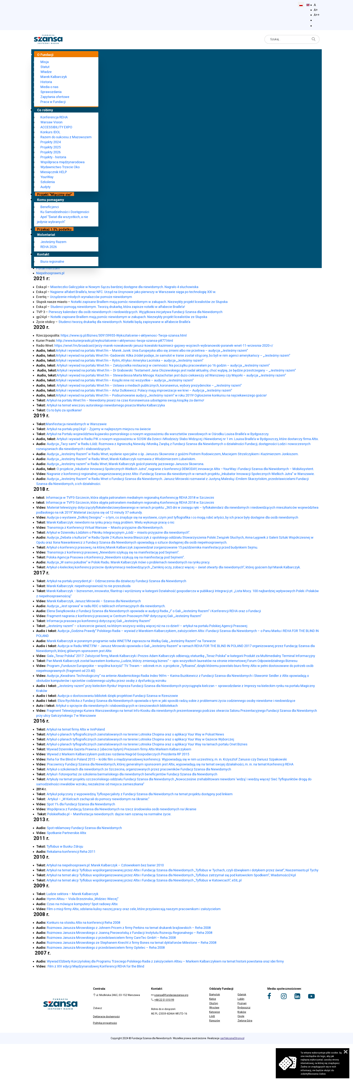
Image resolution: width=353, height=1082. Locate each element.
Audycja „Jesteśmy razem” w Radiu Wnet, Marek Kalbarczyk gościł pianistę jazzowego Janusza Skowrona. (125, 464)
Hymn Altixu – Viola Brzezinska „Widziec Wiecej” (82, 899)
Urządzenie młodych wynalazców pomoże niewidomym (90, 297)
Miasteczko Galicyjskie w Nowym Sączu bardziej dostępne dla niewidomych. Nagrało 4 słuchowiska (124, 287)
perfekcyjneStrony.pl (232, 1038)
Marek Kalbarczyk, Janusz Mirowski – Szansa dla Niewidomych (94, 601)
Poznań (242, 1003)
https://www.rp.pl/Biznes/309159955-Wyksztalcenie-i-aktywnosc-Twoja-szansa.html (124, 335)
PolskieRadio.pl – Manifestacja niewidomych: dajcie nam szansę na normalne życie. (109, 814)
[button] (234, 992)
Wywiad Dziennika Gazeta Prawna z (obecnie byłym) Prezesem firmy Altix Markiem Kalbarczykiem (119, 749)
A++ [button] (317, 15)
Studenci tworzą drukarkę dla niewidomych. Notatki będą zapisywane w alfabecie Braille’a (124, 322)
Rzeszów (214, 1020)
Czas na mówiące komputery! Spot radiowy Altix (82, 904)
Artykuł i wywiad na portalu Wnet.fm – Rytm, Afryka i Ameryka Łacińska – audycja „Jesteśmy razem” (129, 360)
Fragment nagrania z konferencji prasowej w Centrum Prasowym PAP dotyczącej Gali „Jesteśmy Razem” (124, 616)
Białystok (214, 994)
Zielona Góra (245, 1020)
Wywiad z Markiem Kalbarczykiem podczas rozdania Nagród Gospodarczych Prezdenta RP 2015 (118, 754)
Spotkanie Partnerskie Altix (66, 833)
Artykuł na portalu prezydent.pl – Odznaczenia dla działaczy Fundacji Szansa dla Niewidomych (116, 581)
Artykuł (52, 405)
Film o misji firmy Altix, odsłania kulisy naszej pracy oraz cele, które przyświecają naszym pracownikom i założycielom (134, 909)
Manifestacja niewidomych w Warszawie (76, 424)
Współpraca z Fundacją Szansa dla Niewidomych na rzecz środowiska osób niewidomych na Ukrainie (121, 809)
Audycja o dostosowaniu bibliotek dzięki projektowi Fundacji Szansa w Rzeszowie (118, 696)
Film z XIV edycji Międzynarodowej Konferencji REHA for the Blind (95, 966)
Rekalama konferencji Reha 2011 (71, 852)
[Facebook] (269, 996)
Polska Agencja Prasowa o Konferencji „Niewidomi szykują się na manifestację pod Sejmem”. (116, 557)
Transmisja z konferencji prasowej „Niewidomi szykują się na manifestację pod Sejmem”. (113, 552)
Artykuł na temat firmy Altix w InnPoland (76, 729)
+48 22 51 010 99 (164, 999)
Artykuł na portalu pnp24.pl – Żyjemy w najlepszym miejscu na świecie (99, 429)
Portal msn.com (48, 268)
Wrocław (214, 1007)
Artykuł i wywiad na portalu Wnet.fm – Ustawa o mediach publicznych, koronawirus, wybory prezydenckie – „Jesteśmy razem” (149, 385)
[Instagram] (284, 996)
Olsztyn (213, 1003)
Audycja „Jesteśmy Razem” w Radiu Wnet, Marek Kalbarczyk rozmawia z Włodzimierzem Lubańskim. (121, 459)
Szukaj (315, 39)
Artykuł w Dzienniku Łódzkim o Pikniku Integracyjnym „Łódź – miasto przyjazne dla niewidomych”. (118, 532)
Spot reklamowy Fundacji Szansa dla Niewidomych (84, 828)
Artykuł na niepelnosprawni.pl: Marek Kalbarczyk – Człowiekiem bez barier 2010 (105, 865)
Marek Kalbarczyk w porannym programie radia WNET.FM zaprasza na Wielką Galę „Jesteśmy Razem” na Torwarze (131, 641)
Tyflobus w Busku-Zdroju (65, 846)
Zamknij (345, 1052)
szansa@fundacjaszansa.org (171, 995)
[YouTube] (311, 996)
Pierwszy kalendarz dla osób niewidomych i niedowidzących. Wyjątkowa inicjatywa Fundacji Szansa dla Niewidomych (135, 312)
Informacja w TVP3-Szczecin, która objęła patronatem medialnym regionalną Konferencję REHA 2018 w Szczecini (130, 497)
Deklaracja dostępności (106, 1016)
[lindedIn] (297, 996)
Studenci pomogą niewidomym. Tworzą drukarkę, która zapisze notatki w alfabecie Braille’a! (117, 307)
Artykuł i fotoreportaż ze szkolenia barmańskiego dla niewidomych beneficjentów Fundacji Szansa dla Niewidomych (132, 774)
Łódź (212, 1016)
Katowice (214, 1011)
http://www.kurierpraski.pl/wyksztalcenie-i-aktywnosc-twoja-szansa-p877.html (114, 340)
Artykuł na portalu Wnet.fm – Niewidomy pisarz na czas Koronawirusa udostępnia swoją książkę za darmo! (125, 400)
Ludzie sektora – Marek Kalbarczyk (72, 894)
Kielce (212, 998)
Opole (241, 1016)
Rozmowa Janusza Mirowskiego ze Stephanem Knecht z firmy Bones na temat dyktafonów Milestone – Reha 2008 (131, 942)
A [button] (315, 5)
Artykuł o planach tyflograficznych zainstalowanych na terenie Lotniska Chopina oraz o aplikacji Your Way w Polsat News (135, 734)
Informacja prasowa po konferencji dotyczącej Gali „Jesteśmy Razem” (99, 621)
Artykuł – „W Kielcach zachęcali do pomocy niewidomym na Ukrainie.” (98, 799)
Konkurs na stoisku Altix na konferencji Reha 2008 (83, 922)
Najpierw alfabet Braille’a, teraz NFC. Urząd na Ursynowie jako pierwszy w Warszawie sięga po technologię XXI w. (133, 292)
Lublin (241, 998)
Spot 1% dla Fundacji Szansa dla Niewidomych (81, 804)
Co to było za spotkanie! (64, 410)
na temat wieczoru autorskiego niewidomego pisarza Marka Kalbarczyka (111, 405)
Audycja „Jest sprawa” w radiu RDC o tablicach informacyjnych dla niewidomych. (106, 606)
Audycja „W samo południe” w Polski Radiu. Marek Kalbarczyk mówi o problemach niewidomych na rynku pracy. (128, 562)
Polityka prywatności (105, 1023)
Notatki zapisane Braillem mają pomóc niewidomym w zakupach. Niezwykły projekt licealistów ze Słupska (149, 302)
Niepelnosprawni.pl (50, 273)
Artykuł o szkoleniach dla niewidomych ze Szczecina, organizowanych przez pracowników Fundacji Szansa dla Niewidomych (139, 769)
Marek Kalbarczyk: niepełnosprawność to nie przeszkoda (89, 586)
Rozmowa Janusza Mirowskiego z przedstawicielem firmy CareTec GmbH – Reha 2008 (111, 938)
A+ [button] (316, 10)
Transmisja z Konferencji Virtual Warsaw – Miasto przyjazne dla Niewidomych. (105, 527)
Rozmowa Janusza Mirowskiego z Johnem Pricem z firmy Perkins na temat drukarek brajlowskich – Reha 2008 (129, 928)
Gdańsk (242, 994)
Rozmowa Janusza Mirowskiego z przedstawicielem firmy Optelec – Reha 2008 (106, 947)
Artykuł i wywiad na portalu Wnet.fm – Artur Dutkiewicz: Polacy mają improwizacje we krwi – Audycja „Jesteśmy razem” (144, 390)
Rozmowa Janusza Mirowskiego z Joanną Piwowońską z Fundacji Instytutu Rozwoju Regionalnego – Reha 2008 (129, 933)
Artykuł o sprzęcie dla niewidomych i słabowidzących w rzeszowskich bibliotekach (117, 706)
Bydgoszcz (244, 1007)
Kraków (242, 1011)
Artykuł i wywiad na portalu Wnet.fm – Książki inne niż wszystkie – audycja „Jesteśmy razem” (125, 380)
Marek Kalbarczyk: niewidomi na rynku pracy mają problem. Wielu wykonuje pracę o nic (110, 522)
